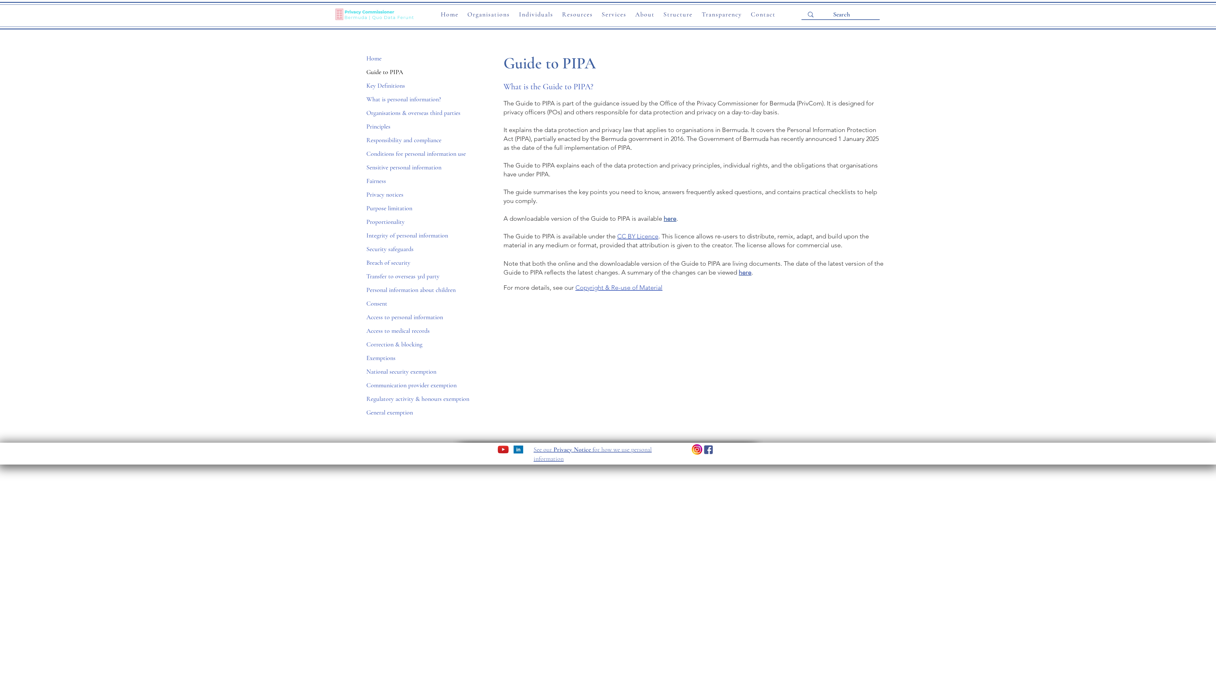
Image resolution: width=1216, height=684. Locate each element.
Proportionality (385, 222)
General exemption (389, 412)
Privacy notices (384, 195)
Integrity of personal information (407, 235)
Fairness (376, 181)
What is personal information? (403, 99)
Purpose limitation (389, 208)
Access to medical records (398, 331)
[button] (488, 15)
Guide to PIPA (384, 72)
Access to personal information (404, 317)
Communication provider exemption (408, 385)
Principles (378, 126)
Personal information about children (408, 290)
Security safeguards (390, 249)
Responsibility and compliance (403, 140)
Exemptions (381, 358)
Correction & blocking (394, 344)
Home (374, 58)
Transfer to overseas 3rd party (403, 276)
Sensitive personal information (403, 167)
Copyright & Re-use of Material (618, 287)
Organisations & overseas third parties (408, 113)
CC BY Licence (637, 236)
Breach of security (388, 263)
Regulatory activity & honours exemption (408, 399)
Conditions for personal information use (408, 154)
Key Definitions (385, 86)
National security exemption (401, 372)
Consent (376, 303)
